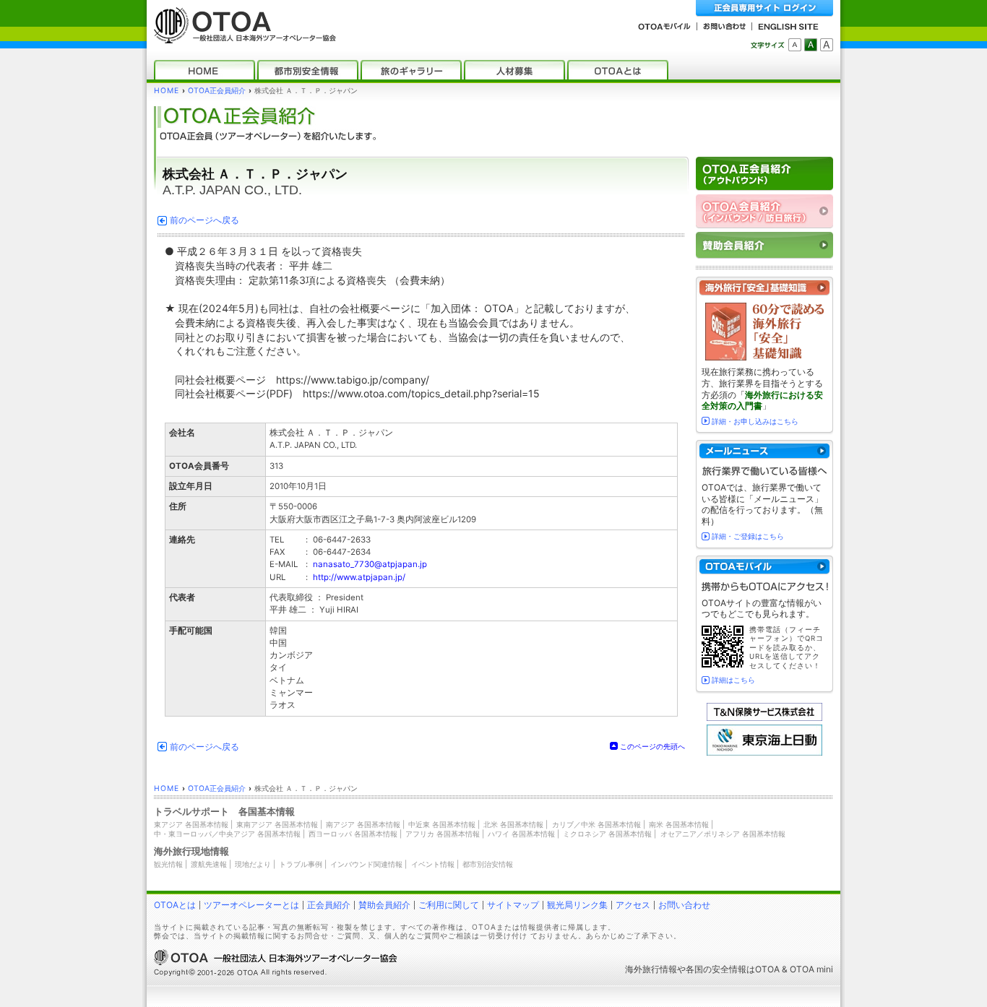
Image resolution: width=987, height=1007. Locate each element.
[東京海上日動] (764, 752)
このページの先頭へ (652, 746)
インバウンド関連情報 (366, 864)
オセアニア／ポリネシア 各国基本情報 (722, 833)
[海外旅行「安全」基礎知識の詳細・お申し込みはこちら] (764, 287)
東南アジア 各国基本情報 (277, 824)
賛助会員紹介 (384, 904)
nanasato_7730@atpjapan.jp (370, 564)
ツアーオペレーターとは (251, 904)
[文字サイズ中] (810, 44)
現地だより (253, 864)
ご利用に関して (448, 904)
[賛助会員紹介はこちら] (764, 245)
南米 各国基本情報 (679, 824)
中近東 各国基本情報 (441, 824)
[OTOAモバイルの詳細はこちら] (764, 566)
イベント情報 (432, 864)
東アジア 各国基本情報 (191, 824)
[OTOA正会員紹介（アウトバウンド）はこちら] (764, 174)
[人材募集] (514, 69)
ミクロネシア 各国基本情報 (607, 833)
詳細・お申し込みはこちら (755, 421)
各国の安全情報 (716, 969)
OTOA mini (811, 969)
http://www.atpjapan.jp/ (359, 577)
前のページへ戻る (204, 220)
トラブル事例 (300, 864)
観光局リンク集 (577, 904)
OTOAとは (175, 904)
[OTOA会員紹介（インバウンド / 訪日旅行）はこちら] (764, 211)
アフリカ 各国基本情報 (442, 833)
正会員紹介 (328, 904)
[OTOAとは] (617, 69)
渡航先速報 (209, 864)
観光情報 (168, 864)
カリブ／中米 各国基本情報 (596, 824)
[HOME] (204, 69)
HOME (166, 90)
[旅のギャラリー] (411, 69)
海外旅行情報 (651, 969)
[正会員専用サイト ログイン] (764, 8)
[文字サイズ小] (794, 44)
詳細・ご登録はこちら (748, 536)
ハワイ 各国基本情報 (521, 833)
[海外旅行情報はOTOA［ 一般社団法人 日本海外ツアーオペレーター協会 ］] (241, 36)
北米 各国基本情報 (513, 824)
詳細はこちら (733, 679)
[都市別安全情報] (307, 69)
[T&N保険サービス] (764, 717)
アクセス (633, 904)
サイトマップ (513, 904)
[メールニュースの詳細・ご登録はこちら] (764, 451)
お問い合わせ (684, 904)
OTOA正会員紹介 (217, 90)
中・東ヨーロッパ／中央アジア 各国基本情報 (227, 833)
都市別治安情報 (487, 864)
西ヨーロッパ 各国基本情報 (353, 833)
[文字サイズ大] (826, 44)
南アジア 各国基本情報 (363, 824)
